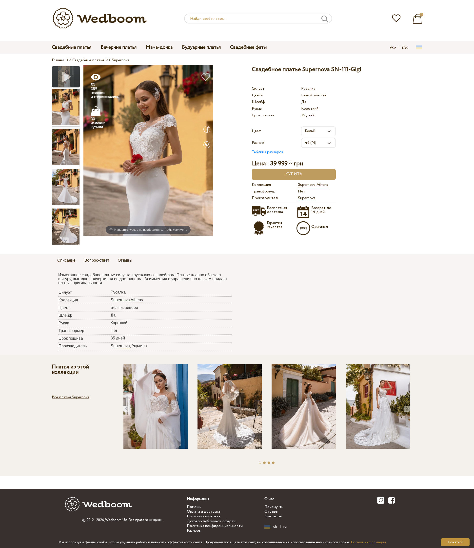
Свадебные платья (71, 47)
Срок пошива (263, 115)
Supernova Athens (313, 185)
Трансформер (264, 191)
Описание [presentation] (66, 260)
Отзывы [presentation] (125, 260)
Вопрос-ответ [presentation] (96, 260)
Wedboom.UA (116, 520)
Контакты (273, 516)
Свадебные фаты (248, 47)
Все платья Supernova (70, 397)
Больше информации (368, 542)
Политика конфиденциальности (215, 526)
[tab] (66, 260)
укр (393, 47)
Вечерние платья (119, 47)
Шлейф (258, 102)
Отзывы (271, 511)
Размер (258, 142)
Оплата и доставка (203, 511)
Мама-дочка (159, 47)
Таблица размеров (267, 152)
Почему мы (273, 507)
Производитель (265, 198)
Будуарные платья (201, 47)
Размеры (194, 530)
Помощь (194, 507)
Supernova (307, 198)
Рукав (257, 108)
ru (285, 527)
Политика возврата (203, 516)
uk (275, 527)
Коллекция (261, 184)
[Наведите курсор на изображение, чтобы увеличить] (148, 150)
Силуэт (258, 88)
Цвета (257, 95)
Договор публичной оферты (211, 521)
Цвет (256, 131)
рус (405, 47)
